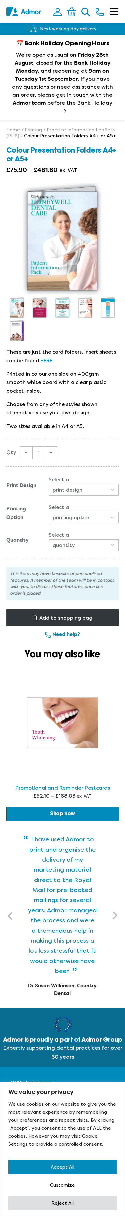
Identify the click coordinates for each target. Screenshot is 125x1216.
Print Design (21, 486)
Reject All (62, 1203)
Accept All (62, 1167)
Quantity (17, 540)
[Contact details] (99, 12)
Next (115, 916)
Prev (10, 916)
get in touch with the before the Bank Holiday (63, 99)
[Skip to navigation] (114, 11)
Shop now (62, 813)
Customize (62, 1185)
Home (13, 129)
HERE (46, 361)
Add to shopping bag (65, 618)
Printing (33, 129)
